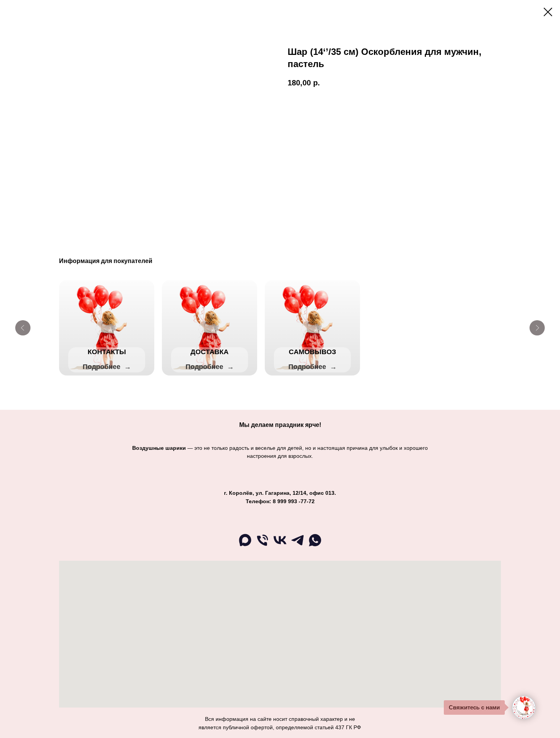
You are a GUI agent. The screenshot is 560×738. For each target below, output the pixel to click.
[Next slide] (537, 327)
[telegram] (297, 545)
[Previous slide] (22, 327)
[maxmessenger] (245, 545)
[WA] (315, 545)
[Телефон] (262, 545)
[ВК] (280, 545)
